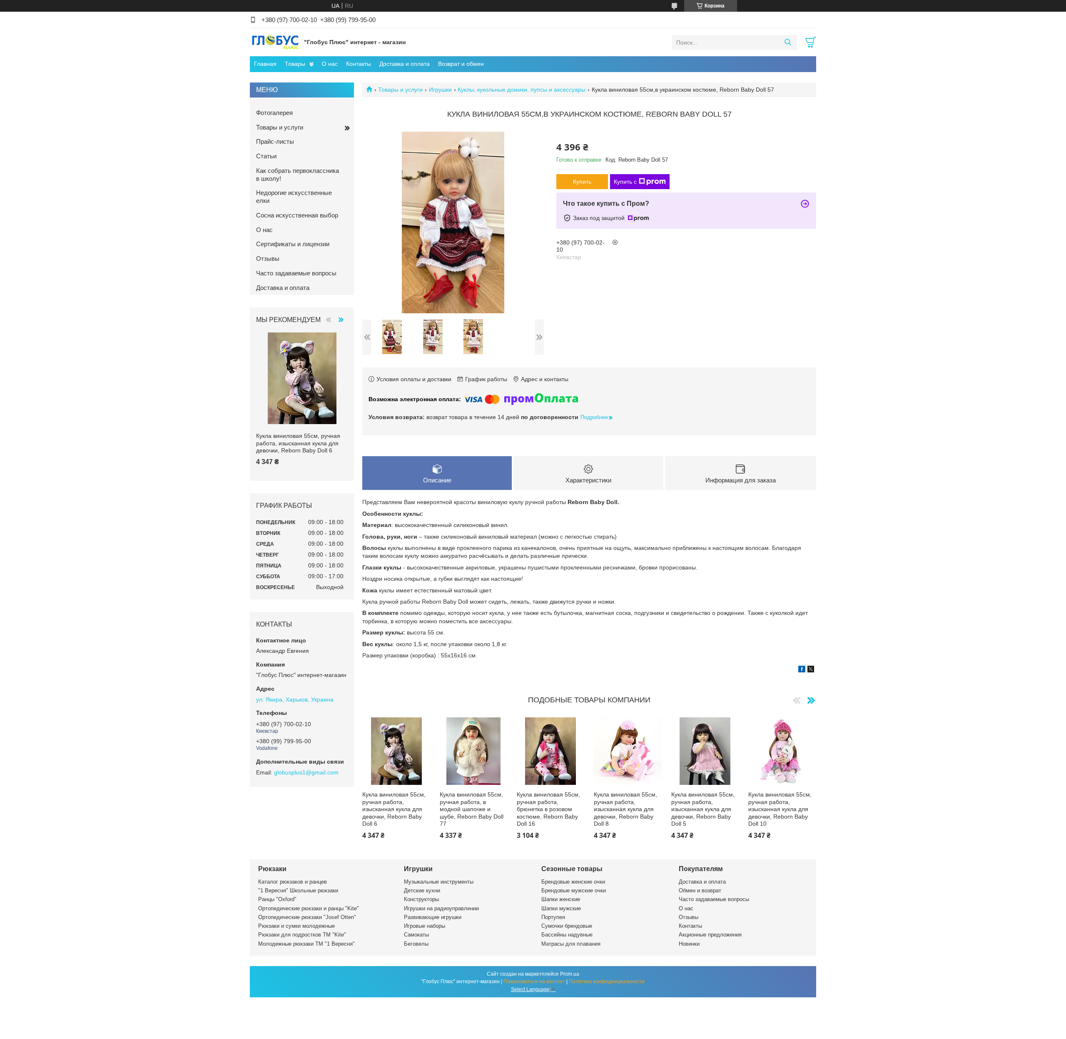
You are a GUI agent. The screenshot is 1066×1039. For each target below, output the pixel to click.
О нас (330, 63)
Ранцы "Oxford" (277, 899)
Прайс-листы (275, 141)
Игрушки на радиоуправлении (441, 908)
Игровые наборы (424, 926)
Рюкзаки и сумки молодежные (296, 926)
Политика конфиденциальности (607, 981)
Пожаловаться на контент (534, 981)
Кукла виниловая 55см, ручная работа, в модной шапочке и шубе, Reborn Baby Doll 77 (471, 809)
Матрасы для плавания (570, 944)
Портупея (553, 917)
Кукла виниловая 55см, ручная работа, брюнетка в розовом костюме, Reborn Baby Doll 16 (548, 809)
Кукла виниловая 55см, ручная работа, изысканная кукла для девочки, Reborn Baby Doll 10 (780, 809)
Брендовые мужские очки (573, 890)
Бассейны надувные (567, 935)
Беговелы (416, 944)
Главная (265, 63)
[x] (810, 670)
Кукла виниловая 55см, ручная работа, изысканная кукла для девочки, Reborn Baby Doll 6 (394, 809)
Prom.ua (569, 974)
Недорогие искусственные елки (294, 196)
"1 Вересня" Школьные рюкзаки (298, 890)
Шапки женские (560, 899)
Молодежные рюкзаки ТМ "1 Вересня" (306, 944)
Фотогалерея (274, 112)
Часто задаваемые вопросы (296, 273)
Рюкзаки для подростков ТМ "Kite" (302, 935)
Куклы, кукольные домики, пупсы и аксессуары (521, 89)
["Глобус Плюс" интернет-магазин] (275, 42)
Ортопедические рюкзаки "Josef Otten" (307, 917)
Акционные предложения (710, 935)
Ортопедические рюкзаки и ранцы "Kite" (308, 908)
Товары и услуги (400, 89)
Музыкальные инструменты (438, 882)
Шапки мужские (561, 908)
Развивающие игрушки (432, 917)
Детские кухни (422, 890)
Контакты (358, 63)
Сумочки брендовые (566, 926)
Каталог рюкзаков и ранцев (292, 882)
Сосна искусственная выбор (297, 215)
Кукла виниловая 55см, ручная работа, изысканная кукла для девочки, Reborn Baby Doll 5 (703, 809)
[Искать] (787, 42)
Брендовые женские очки (573, 882)
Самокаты (416, 935)
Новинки (689, 944)
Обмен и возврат (700, 890)
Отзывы (267, 258)
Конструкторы (421, 899)
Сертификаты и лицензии (292, 243)
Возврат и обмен (461, 63)
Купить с (625, 181)
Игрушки (440, 89)
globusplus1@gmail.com (306, 772)
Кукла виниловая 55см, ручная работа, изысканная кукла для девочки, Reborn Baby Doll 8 (625, 809)
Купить (582, 181)
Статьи (266, 156)
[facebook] (801, 670)
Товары (295, 63)
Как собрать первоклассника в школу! (297, 174)
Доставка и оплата (404, 63)
